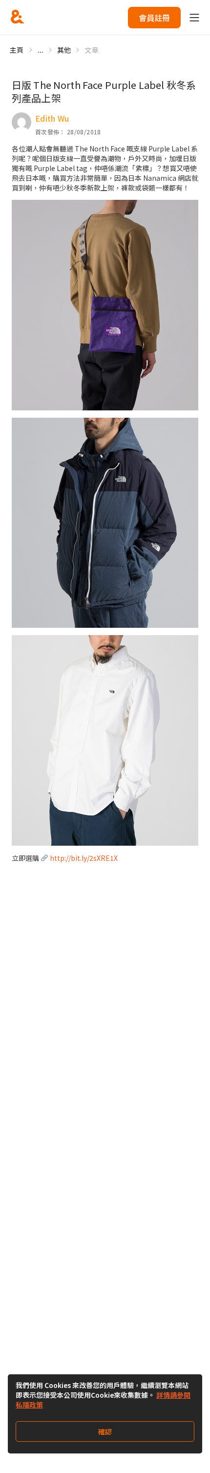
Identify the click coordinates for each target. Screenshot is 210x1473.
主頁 (17, 50)
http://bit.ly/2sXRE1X (84, 858)
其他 (64, 50)
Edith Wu (52, 118)
